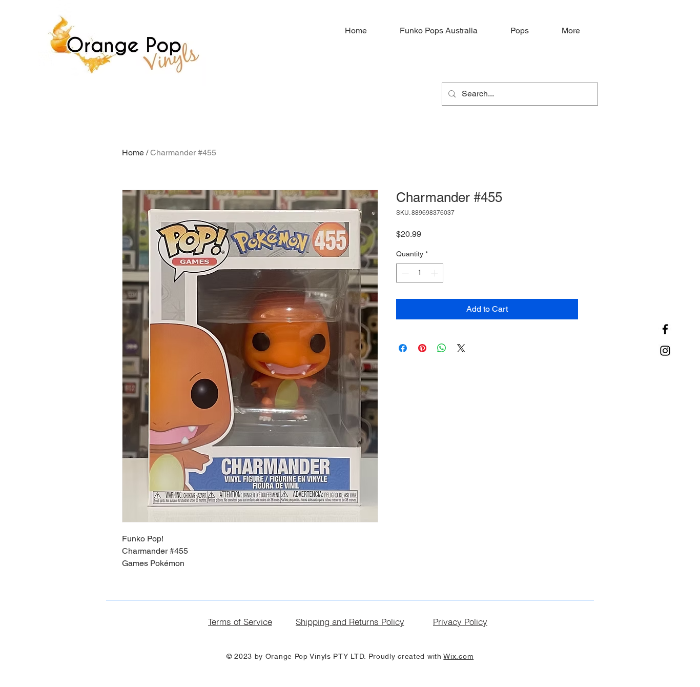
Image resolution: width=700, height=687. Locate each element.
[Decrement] (404, 273)
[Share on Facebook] (403, 348)
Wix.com (458, 656)
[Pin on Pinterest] (422, 348)
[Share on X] (461, 348)
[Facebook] (665, 329)
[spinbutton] (419, 273)
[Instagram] (665, 350)
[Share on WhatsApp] (442, 348)
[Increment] (435, 273)
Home (133, 152)
